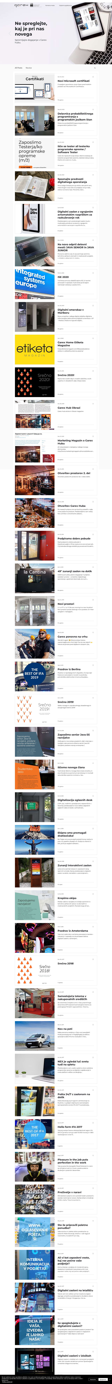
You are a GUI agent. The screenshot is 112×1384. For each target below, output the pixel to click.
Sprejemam (103, 1379)
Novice (29, 68)
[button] (95, 68)
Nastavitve (93, 1379)
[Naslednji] (102, 33)
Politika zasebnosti (7, 1382)
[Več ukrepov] (94, 77)
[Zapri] (110, 1379)
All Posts (18, 68)
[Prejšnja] (10, 33)
